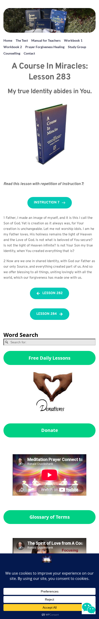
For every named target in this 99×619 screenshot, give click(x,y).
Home (7, 40)
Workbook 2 (12, 47)
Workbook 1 (73, 40)
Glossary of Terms (49, 517)
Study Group (77, 47)
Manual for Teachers (46, 40)
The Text (22, 40)
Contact (29, 53)
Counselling (11, 53)
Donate (49, 430)
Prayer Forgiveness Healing (44, 47)
